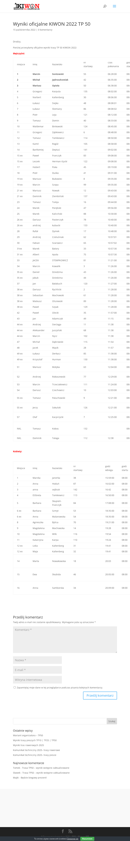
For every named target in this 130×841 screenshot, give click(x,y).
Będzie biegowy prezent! (34, 777)
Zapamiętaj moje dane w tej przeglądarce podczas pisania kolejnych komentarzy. (60, 687)
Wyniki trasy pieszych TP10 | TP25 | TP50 (35, 740)
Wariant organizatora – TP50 (28, 735)
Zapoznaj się (72, 838)
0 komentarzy (45, 29)
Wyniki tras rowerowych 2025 (28, 745)
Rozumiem (87, 838)
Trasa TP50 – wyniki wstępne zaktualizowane (45, 767)
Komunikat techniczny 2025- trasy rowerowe (36, 750)
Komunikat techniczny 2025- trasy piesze (34, 754)
